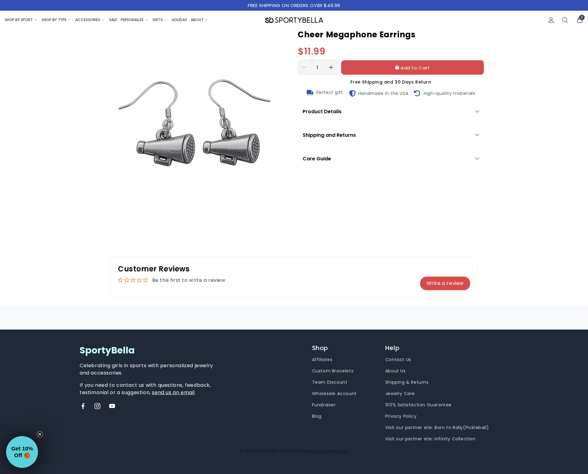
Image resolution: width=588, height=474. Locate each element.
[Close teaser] (40, 434)
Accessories (87, 19)
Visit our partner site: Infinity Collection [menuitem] (430, 439)
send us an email (173, 392)
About (197, 19)
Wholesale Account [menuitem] (334, 393)
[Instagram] (97, 406)
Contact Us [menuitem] (398, 359)
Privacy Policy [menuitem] (401, 416)
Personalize (132, 19)
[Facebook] (83, 406)
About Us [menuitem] (395, 371)
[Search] (565, 20)
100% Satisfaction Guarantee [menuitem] (418, 405)
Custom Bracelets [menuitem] (333, 371)
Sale (113, 19)
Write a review (445, 283)
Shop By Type (54, 19)
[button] (22, 452)
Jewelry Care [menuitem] (400, 393)
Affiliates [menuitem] (322, 359)
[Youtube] (112, 406)
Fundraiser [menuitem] (324, 405)
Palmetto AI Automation (324, 450)
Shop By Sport (19, 19)
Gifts (158, 19)
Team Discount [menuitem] (330, 382)
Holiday (179, 19)
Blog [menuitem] (317, 416)
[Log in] (551, 20)
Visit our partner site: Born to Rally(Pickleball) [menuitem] (437, 427)
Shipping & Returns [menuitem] (407, 382)
